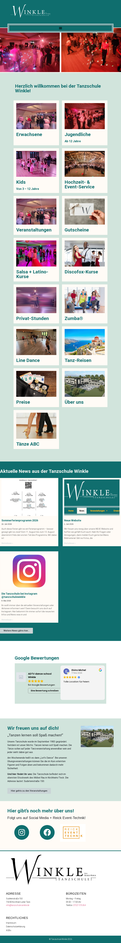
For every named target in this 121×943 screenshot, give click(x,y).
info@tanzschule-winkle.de (17, 905)
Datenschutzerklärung (15, 926)
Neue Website (72, 520)
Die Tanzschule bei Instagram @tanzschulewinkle (19, 595)
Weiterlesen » (7, 543)
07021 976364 (79, 905)
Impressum (11, 923)
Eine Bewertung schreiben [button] (45, 690)
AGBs (8, 930)
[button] (60, 28)
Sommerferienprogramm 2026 (19, 520)
